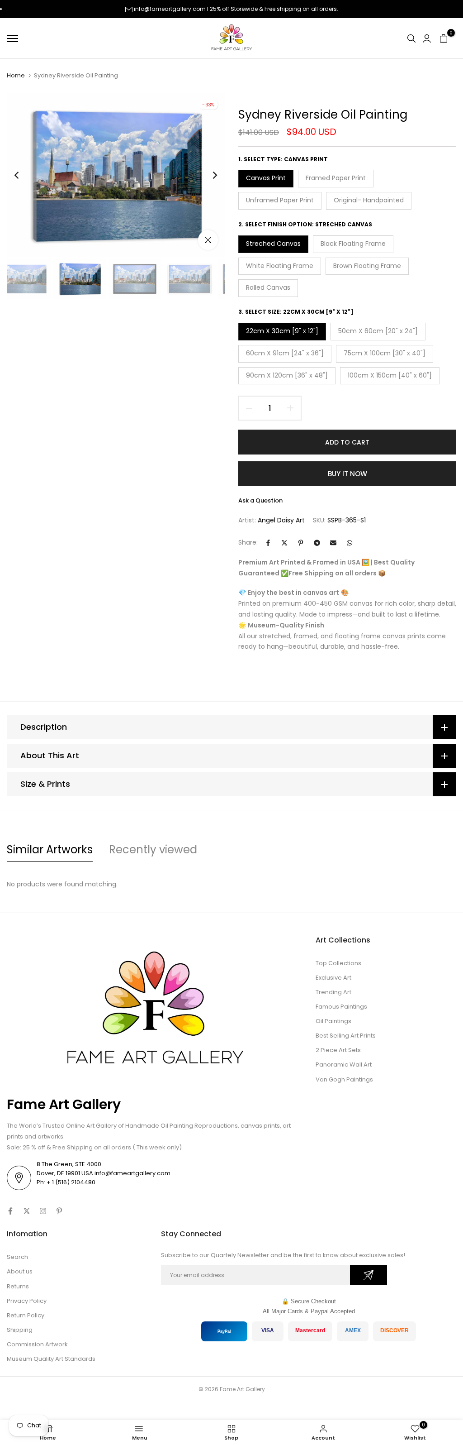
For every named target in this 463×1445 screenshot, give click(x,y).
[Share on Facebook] (268, 542)
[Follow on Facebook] (10, 1211)
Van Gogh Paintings (344, 1079)
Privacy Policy (27, 1301)
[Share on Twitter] (284, 542)
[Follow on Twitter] (26, 1211)
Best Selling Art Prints (346, 1035)
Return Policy (25, 1315)
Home (16, 76)
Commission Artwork (37, 1344)
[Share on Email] (333, 542)
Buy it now (347, 473)
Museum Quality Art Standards (51, 1358)
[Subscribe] (368, 1275)
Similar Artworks (50, 849)
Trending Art (333, 992)
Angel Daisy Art (281, 520)
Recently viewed (153, 849)
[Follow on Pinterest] (59, 1211)
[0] (443, 38)
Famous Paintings (341, 1006)
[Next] (208, 175)
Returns (18, 1286)
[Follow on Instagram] (43, 1211)
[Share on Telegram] (317, 542)
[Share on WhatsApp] (349, 542)
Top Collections (338, 963)
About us (20, 1271)
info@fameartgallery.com (170, 9)
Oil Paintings (333, 1021)
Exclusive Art (333, 977)
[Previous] (24, 175)
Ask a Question (260, 500)
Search (17, 1257)
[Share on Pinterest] (300, 542)
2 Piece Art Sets (338, 1050)
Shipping (20, 1329)
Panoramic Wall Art (344, 1064)
